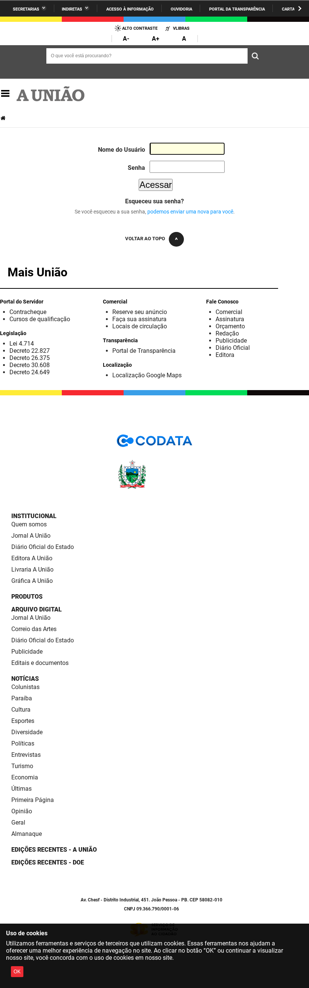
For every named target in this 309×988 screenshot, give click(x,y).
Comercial (229, 312)
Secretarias (26, 9)
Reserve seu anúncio (139, 312)
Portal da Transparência (237, 9)
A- (126, 38)
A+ (155, 38)
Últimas (21, 788)
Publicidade (231, 340)
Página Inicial (4, 118)
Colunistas (25, 687)
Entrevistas (26, 754)
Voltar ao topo (145, 238)
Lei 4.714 (21, 343)
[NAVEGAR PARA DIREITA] (299, 8)
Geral (18, 822)
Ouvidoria (181, 9)
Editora (225, 354)
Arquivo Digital (36, 609)
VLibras (181, 28)
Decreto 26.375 (29, 357)
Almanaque (26, 833)
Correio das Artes (34, 629)
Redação (227, 333)
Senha (136, 167)
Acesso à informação (130, 9)
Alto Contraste (140, 28)
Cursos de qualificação (39, 319)
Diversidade (27, 732)
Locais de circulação (139, 326)
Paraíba (21, 698)
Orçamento (230, 326)
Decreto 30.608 (29, 365)
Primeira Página (32, 800)
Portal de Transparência (144, 350)
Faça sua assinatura (139, 319)
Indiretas (72, 9)
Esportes (22, 720)
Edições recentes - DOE (47, 862)
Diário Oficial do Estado (42, 546)
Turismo (22, 766)
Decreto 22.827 (29, 350)
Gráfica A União (32, 580)
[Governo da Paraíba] (154, 487)
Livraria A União (32, 569)
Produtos (27, 596)
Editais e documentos (40, 662)
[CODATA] (154, 443)
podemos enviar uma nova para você (190, 212)
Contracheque (27, 312)
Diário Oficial (233, 347)
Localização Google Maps (147, 375)
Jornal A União (30, 535)
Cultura (21, 709)
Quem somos (29, 524)
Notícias (25, 678)
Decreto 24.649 (29, 372)
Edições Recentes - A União (54, 849)
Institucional (34, 516)
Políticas (22, 743)
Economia (24, 777)
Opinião (21, 811)
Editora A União (31, 558)
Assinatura (230, 319)
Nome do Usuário (121, 149)
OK (17, 971)
